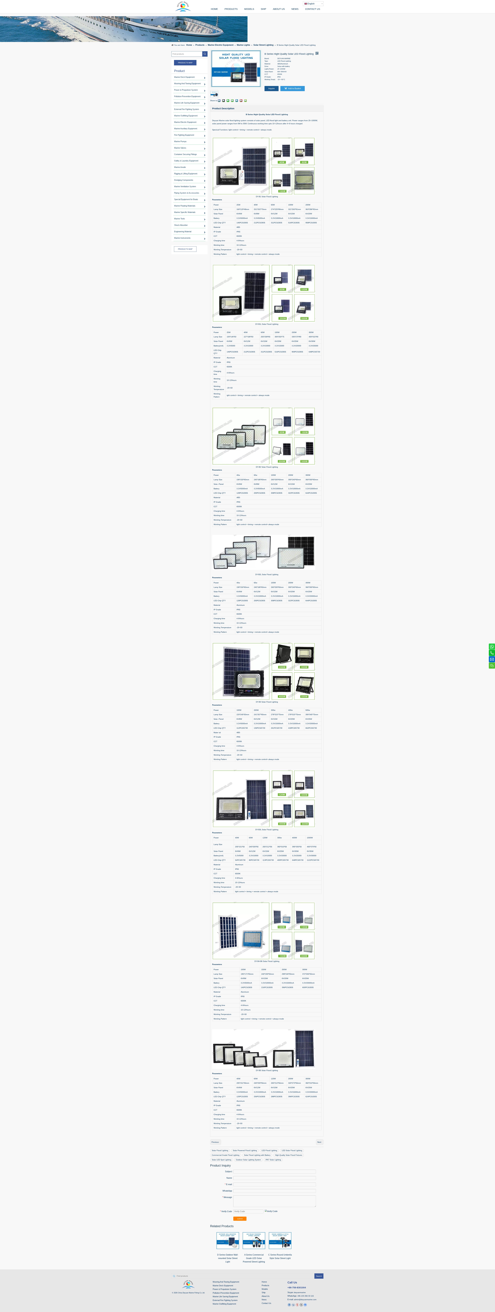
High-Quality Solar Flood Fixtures (288, 1155)
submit (240, 1219)
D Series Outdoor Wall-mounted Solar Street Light (227, 1258)
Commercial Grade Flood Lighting (225, 1155)
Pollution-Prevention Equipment (226, 1293)
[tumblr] (297, 1304)
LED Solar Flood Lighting (292, 1150)
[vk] (293, 1304)
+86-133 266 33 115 (305, 1296)
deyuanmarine (300, 1292)
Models (265, 1289)
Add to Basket (294, 88)
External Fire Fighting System (225, 1300)
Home (264, 1282)
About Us (266, 1296)
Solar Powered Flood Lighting (245, 1150)
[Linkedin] (289, 1304)
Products (265, 1285)
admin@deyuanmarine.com (305, 1299)
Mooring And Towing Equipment (226, 1282)
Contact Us (266, 1303)
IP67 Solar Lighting (273, 1160)
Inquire (271, 88)
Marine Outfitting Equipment (224, 1304)
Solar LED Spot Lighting (221, 1160)
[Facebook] (305, 1304)
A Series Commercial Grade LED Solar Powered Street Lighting (254, 1258)
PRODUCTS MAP (185, 63)
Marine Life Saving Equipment (225, 1296)
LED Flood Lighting (269, 1150)
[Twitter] (301, 1304)
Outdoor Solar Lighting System (248, 1160)
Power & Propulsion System (224, 1289)
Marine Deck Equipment (223, 1285)
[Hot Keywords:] (204, 54)
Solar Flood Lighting (220, 1150)
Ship (263, 1292)
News (264, 1299)
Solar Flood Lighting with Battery (257, 1155)
